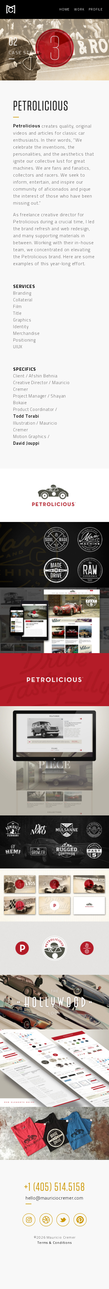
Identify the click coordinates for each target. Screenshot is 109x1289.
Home (64, 9)
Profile (96, 9)
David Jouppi (26, 443)
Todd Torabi (26, 416)
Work (79, 9)
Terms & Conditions (54, 1242)
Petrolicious (26, 125)
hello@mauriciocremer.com (54, 1197)
